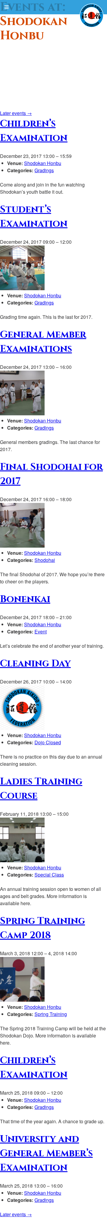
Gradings (44, 170)
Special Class (49, 874)
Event (40, 631)
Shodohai (44, 560)
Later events (16, 113)
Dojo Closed (47, 742)
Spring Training (50, 1014)
